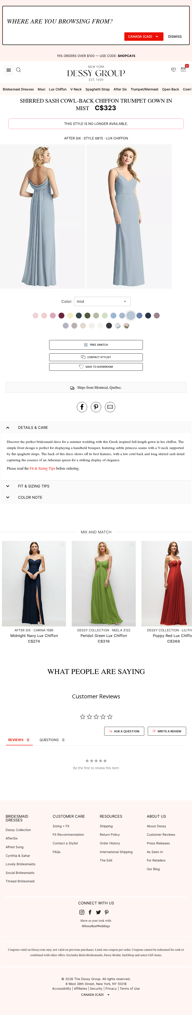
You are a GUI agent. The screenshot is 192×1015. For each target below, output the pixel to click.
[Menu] (9, 70)
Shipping (106, 826)
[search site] (18, 70)
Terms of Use (130, 988)
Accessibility (61, 988)
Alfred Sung (14, 847)
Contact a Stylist (65, 843)
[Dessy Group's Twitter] (100, 912)
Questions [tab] (49, 740)
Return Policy (110, 834)
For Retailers (156, 860)
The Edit (106, 860)
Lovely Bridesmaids (20, 864)
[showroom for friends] (173, 70)
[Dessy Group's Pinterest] (108, 912)
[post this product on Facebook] (82, 407)
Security (96, 988)
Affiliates (80, 988)
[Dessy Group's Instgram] (83, 912)
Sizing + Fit (61, 826)
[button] (43, 217)
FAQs (56, 852)
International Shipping (116, 852)
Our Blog (153, 869)
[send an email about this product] (110, 407)
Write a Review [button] (169, 731)
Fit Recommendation (68, 834)
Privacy (111, 988)
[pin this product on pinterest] (96, 407)
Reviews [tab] (15, 740)
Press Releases (158, 843)
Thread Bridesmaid (20, 881)
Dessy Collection (18, 830)
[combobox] (99, 301)
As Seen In (155, 852)
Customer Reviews (161, 834)
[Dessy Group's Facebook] (92, 912)
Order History (110, 843)
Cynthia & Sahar (18, 856)
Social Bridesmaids (20, 873)
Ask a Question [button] (126, 731)
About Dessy (156, 826)
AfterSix (12, 838)
